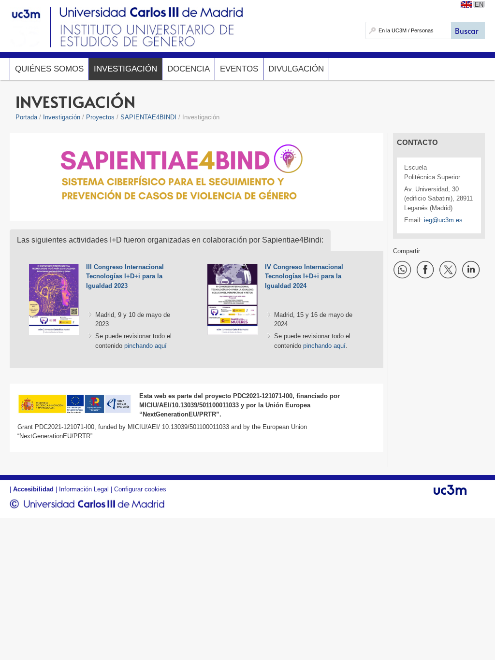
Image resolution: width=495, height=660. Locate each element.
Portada (26, 117)
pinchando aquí (145, 345)
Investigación (125, 68)
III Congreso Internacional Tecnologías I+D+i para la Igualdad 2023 (125, 276)
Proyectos (100, 117)
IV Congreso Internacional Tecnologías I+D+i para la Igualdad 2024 (304, 276)
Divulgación (296, 68)
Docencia (188, 68)
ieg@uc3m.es (443, 220)
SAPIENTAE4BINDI (148, 117)
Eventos (239, 68)
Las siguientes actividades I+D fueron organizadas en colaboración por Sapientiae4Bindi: (170, 240)
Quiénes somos (49, 68)
